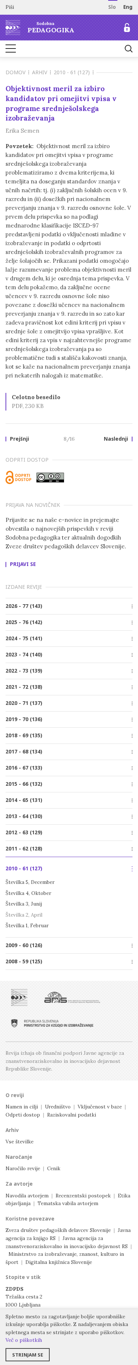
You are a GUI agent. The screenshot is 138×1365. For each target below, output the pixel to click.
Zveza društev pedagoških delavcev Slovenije (58, 1230)
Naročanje (19, 1157)
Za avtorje (19, 1184)
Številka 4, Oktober (28, 893)
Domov (15, 72)
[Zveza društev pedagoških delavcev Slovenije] (19, 997)
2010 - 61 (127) (72, 72)
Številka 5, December (30, 882)
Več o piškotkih (24, 1340)
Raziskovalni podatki (71, 1114)
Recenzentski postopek (83, 1195)
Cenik (53, 1168)
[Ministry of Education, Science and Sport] (52, 1023)
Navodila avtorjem (27, 1195)
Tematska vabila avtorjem (68, 1203)
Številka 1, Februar (27, 925)
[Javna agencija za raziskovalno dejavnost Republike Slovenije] (72, 997)
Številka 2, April (24, 914)
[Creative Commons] (50, 477)
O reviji (15, 1095)
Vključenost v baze (100, 1106)
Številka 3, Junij (24, 903)
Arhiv (39, 72)
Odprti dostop (23, 1114)
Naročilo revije (23, 1168)
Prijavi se (23, 564)
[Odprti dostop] (18, 477)
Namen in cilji (22, 1106)
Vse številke (19, 1141)
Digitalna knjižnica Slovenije (58, 1262)
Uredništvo (58, 1106)
